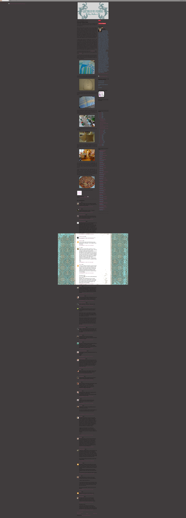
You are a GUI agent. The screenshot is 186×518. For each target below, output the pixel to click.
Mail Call (101, 124)
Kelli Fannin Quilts (82, 221)
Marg (80, 369)
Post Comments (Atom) (86, 515)
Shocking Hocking (82, 302)
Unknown (80, 240)
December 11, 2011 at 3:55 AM (86, 494)
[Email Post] (88, 196)
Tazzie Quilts (101, 200)
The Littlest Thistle (102, 205)
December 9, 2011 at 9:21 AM (86, 212)
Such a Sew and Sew (103, 196)
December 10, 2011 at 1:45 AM (86, 403)
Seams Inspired (102, 191)
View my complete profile (103, 73)
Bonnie (80, 264)
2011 (100, 117)
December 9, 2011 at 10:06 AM (86, 238)
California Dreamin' (102, 159)
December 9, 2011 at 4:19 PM (86, 356)
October (101, 131)
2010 (100, 144)
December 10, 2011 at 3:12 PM (86, 489)
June (101, 136)
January (101, 142)
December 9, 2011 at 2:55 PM (86, 325)
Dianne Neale (81, 496)
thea (80, 475)
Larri (80, 382)
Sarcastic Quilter (102, 187)
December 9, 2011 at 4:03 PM (86, 348)
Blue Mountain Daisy (103, 155)
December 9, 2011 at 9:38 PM (86, 388)
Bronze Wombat (102, 157)
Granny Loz (101, 161)
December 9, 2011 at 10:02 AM (86, 234)
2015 (100, 112)
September (102, 132)
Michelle (80, 405)
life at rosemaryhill (102, 167)
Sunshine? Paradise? (103, 198)
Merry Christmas (103, 122)
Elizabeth (80, 416)
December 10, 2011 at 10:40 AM (86, 473)
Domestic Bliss (102, 127)
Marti (80, 307)
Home (87, 513)
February (101, 141)
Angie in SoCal (82, 449)
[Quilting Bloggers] (102, 76)
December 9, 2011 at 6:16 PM (86, 367)
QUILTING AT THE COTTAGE (102, 183)
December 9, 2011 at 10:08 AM (86, 245)
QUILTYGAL (101, 185)
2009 (100, 145)
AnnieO (80, 437)
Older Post (95, 513)
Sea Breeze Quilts (102, 189)
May (101, 137)
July (101, 135)
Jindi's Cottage (102, 163)
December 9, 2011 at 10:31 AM (86, 262)
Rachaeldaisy (81, 376)
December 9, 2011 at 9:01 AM (86, 206)
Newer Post (79, 513)
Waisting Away (81, 236)
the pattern (80, 53)
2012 (100, 116)
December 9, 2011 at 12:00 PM (86, 300)
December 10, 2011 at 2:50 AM (86, 414)
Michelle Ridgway (82, 358)
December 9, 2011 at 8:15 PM (86, 374)
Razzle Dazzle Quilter (83, 350)
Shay (103, 27)
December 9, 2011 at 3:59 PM (86, 339)
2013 (100, 115)
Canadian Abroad (82, 214)
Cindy (80, 491)
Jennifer (80, 335)
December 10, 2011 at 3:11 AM (86, 435)
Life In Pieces (101, 169)
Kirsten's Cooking (102, 165)
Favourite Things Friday (84, 197)
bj (79, 398)
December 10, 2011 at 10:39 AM (86, 460)
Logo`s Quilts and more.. (103, 171)
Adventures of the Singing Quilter (102, 151)
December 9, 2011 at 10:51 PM (86, 396)
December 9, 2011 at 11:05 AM (86, 293)
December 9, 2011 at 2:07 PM (86, 305)
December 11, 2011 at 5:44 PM (86, 502)
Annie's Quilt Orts (102, 153)
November (102, 130)
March (101, 140)
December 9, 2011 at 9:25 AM (86, 219)
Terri (80, 247)
